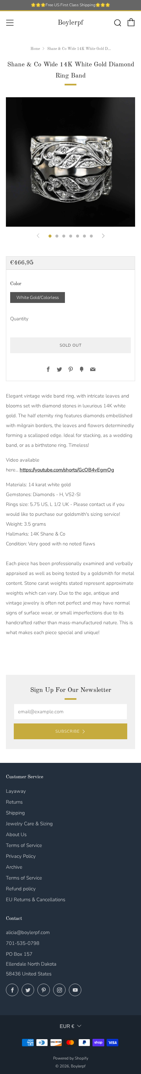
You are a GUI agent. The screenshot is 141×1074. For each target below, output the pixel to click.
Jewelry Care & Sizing (29, 823)
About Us (16, 834)
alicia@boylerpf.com (28, 932)
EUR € (67, 1026)
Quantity (19, 318)
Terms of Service (24, 845)
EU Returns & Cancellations (35, 899)
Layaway (16, 791)
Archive (14, 867)
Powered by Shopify (70, 1058)
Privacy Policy (21, 856)
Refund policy (21, 888)
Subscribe (67, 731)
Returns (14, 802)
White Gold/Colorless (37, 297)
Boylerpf (70, 22)
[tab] (50, 236)
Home (35, 49)
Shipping (15, 813)
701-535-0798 (22, 943)
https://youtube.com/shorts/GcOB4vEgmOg (67, 470)
